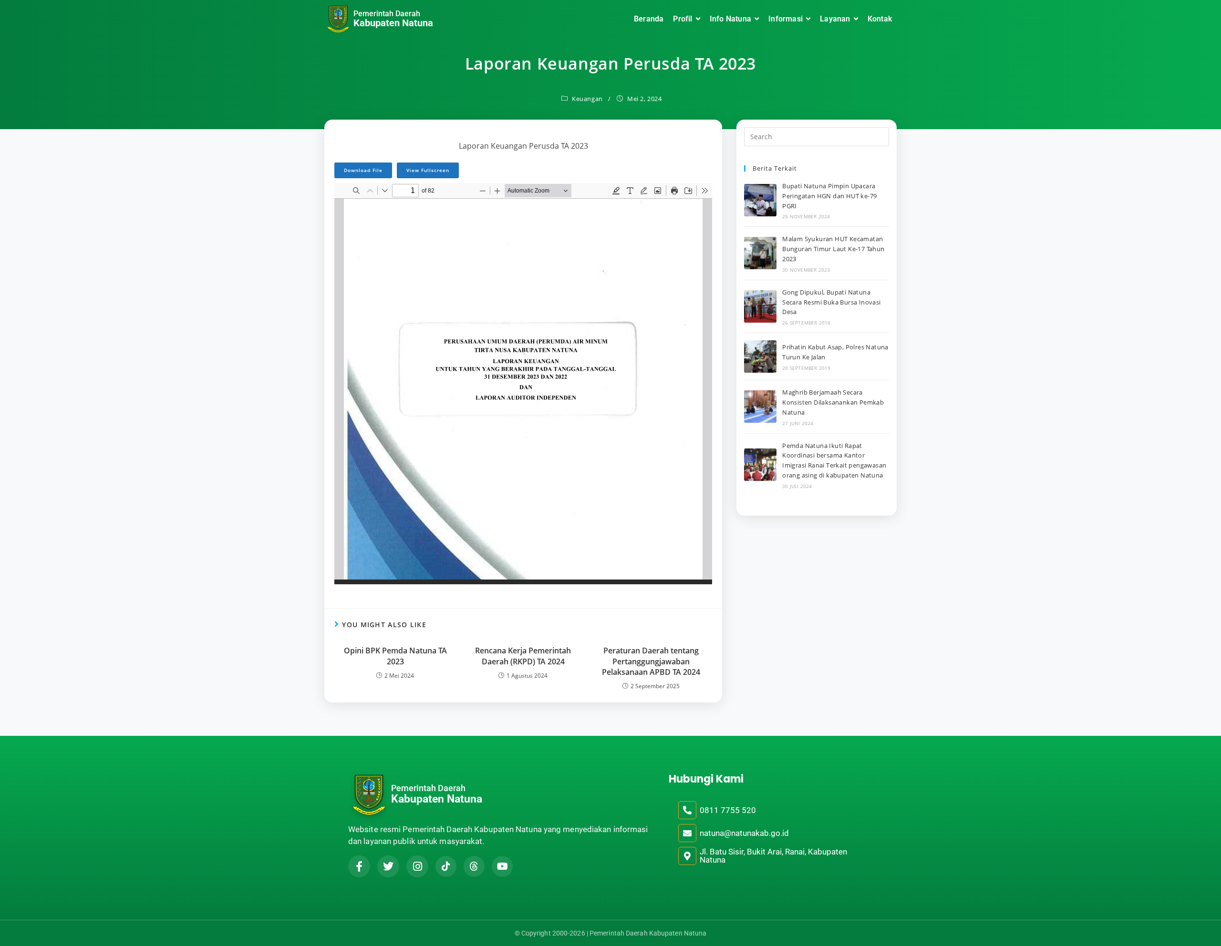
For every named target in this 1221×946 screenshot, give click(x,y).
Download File (363, 170)
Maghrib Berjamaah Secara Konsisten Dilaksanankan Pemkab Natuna (833, 402)
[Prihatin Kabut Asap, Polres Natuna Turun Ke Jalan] (760, 356)
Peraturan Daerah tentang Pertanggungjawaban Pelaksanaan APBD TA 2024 (651, 661)
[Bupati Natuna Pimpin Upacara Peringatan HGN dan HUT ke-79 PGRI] (760, 200)
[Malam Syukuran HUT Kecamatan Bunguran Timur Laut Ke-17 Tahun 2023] (760, 253)
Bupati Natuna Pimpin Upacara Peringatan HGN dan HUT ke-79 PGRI (829, 196)
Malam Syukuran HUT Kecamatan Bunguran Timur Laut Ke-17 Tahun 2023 (833, 248)
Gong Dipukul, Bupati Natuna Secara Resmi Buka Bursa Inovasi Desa (831, 302)
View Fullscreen (427, 170)
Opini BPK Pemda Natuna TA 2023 (395, 655)
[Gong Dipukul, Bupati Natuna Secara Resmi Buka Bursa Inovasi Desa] (760, 306)
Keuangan (587, 98)
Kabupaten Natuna (393, 23)
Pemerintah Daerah (386, 13)
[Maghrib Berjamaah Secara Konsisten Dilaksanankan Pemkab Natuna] (760, 406)
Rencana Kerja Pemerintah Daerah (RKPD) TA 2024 (523, 655)
